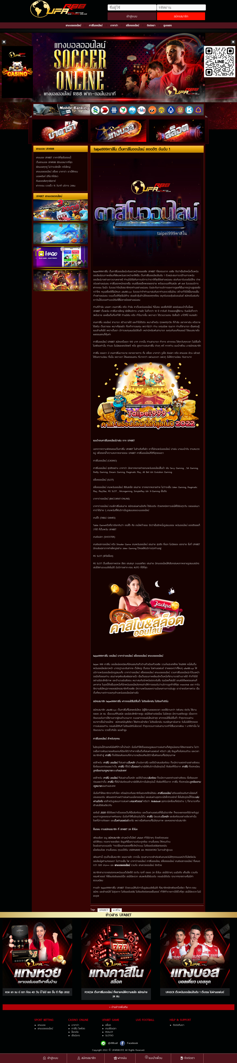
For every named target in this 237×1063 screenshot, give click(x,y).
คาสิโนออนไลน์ (95, 25)
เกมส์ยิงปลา (110, 1028)
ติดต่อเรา (151, 25)
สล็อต (108, 1025)
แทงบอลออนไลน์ (73, 25)
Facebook (132, 1043)
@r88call (113, 1043)
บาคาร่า (114, 25)
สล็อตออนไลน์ (132, 25)
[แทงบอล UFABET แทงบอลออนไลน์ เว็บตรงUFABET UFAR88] (59, 9)
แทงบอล (41, 1025)
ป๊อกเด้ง (75, 1032)
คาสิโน (116, 910)
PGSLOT (109, 1032)
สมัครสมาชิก (181, 16)
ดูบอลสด (167, 25)
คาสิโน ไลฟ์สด (78, 1028)
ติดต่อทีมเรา (178, 1025)
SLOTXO (109, 1035)
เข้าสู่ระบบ (131, 16)
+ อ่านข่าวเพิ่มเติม (118, 1007)
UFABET (103, 910)
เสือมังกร (75, 1035)
